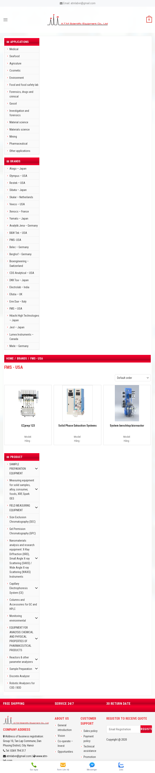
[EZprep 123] (27, 403)
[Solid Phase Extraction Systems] (77, 403)
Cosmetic (15, 70)
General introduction (65, 727)
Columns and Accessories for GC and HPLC (23, 604)
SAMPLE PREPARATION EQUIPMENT (17, 469)
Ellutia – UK (15, 294)
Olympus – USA (18, 175)
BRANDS (22, 358)
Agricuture (15, 63)
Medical (13, 49)
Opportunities (65, 751)
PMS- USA (15, 239)
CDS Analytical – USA (21, 273)
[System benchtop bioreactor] (127, 403)
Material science (18, 122)
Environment (16, 77)
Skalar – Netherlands (21, 197)
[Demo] (77, 19)
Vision (61, 735)
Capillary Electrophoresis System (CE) (18, 588)
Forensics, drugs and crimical (21, 94)
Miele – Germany (18, 346)
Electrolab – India (19, 287)
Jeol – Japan (16, 327)
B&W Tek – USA (18, 232)
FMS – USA (15, 308)
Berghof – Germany (20, 254)
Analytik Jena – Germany (23, 225)
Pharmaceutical (18, 143)
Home (10, 358)
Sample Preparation (20, 668)
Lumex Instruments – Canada (21, 337)
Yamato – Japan (18, 218)
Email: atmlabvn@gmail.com (79, 3)
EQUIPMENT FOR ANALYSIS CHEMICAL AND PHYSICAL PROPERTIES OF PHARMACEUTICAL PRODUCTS (21, 639)
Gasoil (13, 103)
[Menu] (5, 20)
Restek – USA (17, 182)
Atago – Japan (17, 168)
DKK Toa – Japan (19, 280)
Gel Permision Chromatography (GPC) (22, 531)
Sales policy (90, 731)
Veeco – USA (17, 204)
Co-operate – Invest (65, 743)
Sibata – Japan (18, 190)
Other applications (19, 150)
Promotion (90, 756)
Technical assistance (90, 748)
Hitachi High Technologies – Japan (24, 318)
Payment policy (89, 738)
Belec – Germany (19, 247)
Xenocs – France (19, 211)
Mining (13, 136)
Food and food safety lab (23, 84)
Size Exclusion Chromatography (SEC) (22, 519)
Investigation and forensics (19, 113)
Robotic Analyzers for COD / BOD (22, 685)
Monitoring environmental (17, 618)
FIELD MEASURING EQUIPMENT (19, 508)
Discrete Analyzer (19, 676)
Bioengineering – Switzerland (19, 263)
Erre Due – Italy (17, 301)
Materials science (19, 129)
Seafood (14, 56)
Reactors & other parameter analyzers (21, 659)
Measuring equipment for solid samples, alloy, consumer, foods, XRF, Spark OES (21, 489)
